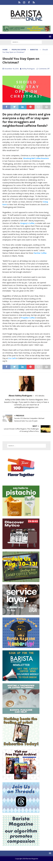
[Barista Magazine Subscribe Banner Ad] (20, 745)
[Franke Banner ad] (20, 547)
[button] (49, 36)
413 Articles (39, 395)
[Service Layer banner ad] (20, 613)
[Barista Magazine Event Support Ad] (20, 712)
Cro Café (12, 358)
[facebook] (29, 2)
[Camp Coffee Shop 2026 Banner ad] (20, 580)
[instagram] (24, 2)
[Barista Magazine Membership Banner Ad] (20, 646)
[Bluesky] (19, 2)
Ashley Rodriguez (28, 69)
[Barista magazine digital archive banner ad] (20, 778)
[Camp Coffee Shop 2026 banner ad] (26, 30)
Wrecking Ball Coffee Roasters (36, 158)
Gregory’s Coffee (27, 223)
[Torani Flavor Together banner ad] (20, 482)
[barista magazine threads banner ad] (20, 811)
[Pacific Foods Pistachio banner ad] (20, 515)
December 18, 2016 (11, 69)
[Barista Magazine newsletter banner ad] (20, 679)
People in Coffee (19, 49)
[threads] (34, 2)
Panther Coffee (40, 253)
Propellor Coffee (28, 318)
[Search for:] (26, 42)
